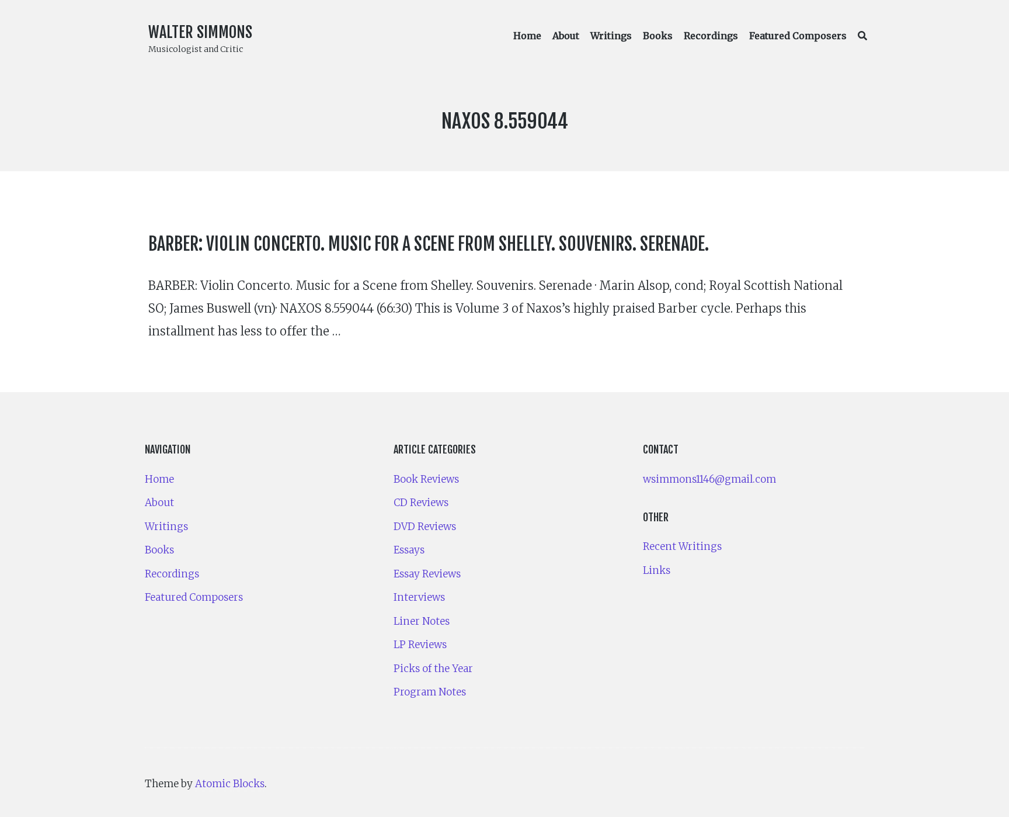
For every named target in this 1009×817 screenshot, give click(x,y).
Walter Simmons (200, 32)
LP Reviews (420, 644)
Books (658, 35)
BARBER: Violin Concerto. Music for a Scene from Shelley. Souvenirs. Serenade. (428, 244)
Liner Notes (422, 621)
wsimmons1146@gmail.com (709, 479)
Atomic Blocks (230, 783)
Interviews (419, 597)
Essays (409, 549)
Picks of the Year (433, 668)
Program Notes (430, 692)
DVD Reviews (425, 526)
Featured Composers (798, 35)
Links (656, 570)
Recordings (711, 35)
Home (527, 35)
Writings (611, 35)
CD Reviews (421, 502)
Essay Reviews (427, 573)
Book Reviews (426, 479)
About (565, 35)
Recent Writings (682, 546)
